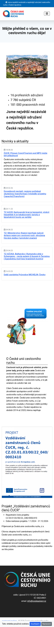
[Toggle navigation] (47, 14)
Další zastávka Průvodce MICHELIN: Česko (24, 274)
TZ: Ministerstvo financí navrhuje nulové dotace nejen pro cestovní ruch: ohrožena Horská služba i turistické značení (24, 235)
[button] (9, 66)
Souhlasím (35, 624)
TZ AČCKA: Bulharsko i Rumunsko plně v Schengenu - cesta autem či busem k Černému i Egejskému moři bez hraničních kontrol (27, 256)
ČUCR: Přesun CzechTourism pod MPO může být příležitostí (25, 154)
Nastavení (46, 624)
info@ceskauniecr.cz (36, 601)
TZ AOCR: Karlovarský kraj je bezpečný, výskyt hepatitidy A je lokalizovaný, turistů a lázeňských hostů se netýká (26, 214)
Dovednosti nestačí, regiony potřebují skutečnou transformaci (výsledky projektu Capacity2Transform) (25, 194)
